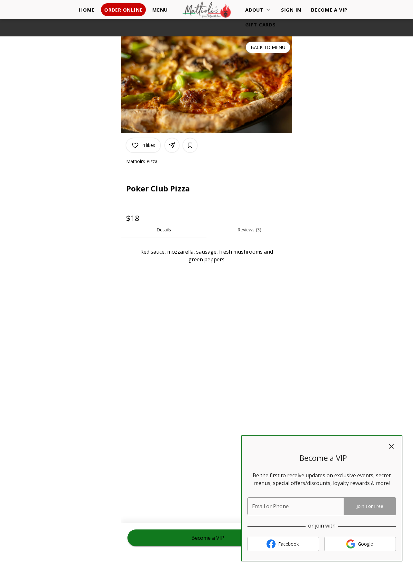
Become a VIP (329, 9)
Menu (160, 9)
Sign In (291, 9)
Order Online (123, 9)
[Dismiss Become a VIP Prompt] (391, 446)
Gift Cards (260, 24)
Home (87, 9)
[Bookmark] (190, 145)
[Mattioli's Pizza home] (206, 10)
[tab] (163, 230)
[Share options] (172, 145)
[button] (258, 9)
